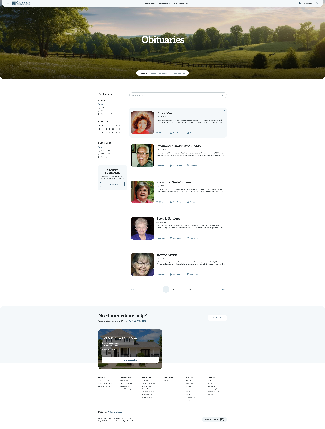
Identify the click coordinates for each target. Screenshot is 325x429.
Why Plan (210, 383)
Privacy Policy (126, 418)
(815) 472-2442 (139, 321)
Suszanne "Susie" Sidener (174, 182)
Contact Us (217, 318)
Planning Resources (214, 391)
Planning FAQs (212, 386)
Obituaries (101, 377)
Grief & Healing (190, 400)
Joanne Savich (166, 255)
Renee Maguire (167, 113)
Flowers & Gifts (125, 377)
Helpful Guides (190, 383)
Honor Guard (168, 377)
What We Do (146, 377)
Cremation (189, 389)
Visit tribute (160, 133)
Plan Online (211, 394)
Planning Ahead (190, 397)
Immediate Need (147, 397)
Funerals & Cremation (148, 383)
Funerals (188, 386)
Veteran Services (147, 394)
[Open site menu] (8, 3)
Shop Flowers (124, 380)
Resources (189, 377)
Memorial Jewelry (125, 389)
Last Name (104, 121)
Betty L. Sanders (168, 218)
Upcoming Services (104, 386)
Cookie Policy (102, 418)
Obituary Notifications (105, 383)
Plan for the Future (181, 3)
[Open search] (317, 3)
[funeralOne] (116, 412)
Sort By (102, 100)
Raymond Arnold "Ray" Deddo (178, 146)
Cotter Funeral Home (120, 338)
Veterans (188, 394)
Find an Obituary (150, 3)
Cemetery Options (147, 386)
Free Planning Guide (214, 389)
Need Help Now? (165, 3)
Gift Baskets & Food (126, 383)
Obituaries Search (103, 380)
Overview (145, 380)
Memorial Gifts (124, 386)
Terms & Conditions (114, 418)
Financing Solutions (148, 391)
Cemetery (189, 391)
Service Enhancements (149, 389)
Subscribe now (112, 184)
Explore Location (130, 360)
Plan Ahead (211, 377)
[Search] (223, 95)
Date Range (104, 143)
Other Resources (191, 403)
